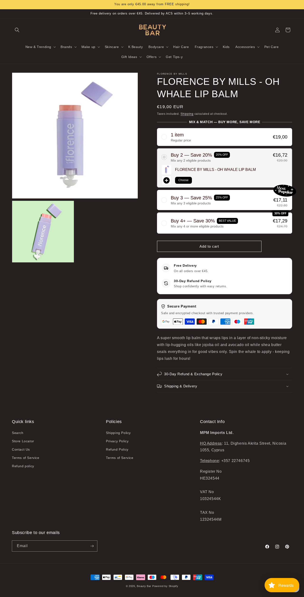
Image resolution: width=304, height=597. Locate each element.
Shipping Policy (118, 433)
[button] (17, 30)
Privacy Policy (117, 441)
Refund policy (23, 466)
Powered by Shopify (165, 586)
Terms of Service (25, 458)
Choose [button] (183, 180)
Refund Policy (117, 449)
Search (18, 433)
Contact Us (21, 449)
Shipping (187, 114)
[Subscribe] (92, 546)
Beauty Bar (144, 586)
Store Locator (23, 441)
